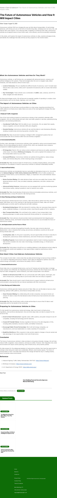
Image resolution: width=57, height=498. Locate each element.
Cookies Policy (17, 480)
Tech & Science (11, 8)
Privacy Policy (17, 478)
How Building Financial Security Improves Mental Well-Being (35, 380)
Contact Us (16, 474)
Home (2, 8)
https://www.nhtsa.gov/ (42, 360)
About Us (16, 471)
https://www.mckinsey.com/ (24, 364)
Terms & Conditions (18, 483)
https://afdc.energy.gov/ (29, 367)
